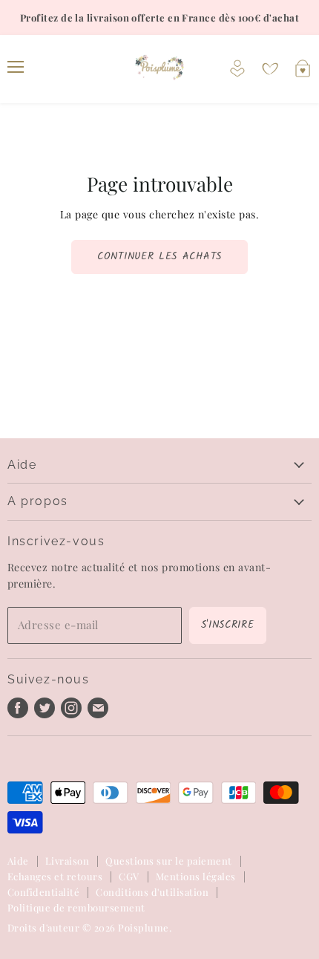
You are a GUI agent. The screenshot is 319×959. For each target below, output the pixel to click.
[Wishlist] (270, 69)
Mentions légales (196, 876)
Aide (18, 860)
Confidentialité (43, 891)
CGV (129, 876)
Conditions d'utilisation (152, 891)
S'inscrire (227, 625)
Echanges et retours (54, 876)
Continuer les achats (159, 256)
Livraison (67, 860)
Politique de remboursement (76, 907)
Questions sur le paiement (168, 860)
